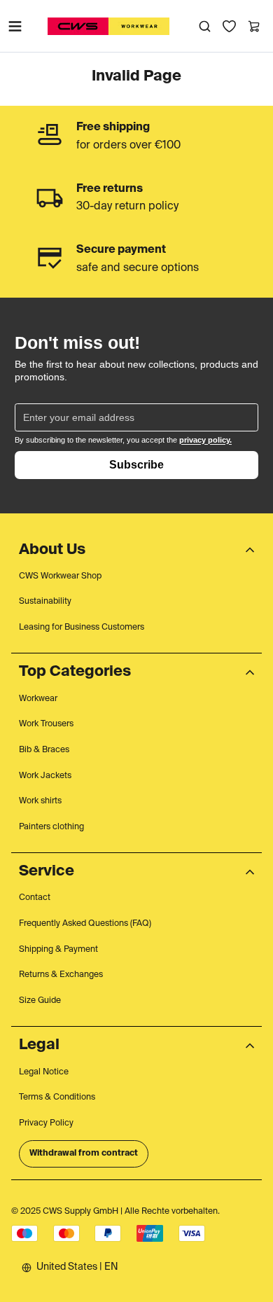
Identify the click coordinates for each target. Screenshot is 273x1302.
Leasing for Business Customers (81, 627)
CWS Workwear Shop (60, 576)
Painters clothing (51, 827)
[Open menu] (15, 26)
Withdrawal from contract (83, 1153)
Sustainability (45, 601)
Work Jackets (45, 776)
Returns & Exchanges (61, 975)
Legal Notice (44, 1072)
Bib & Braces (44, 750)
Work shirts (40, 801)
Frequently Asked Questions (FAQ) (85, 924)
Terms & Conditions (57, 1097)
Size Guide (40, 1001)
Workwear (38, 699)
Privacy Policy (46, 1123)
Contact (34, 898)
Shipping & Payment (58, 950)
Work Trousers (46, 724)
